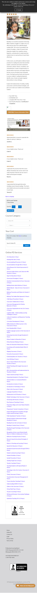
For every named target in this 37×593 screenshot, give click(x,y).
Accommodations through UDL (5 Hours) (17, 264)
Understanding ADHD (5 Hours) (15, 484)
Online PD (9, 532)
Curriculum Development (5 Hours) (15, 321)
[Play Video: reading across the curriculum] (18, 122)
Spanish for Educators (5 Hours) (14, 446)
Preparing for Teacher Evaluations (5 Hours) (17, 409)
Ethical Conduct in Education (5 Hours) (16, 339)
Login (8, 536)
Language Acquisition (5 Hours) (14, 392)
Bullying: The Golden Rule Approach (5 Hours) (18, 296)
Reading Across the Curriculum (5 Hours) (17, 423)
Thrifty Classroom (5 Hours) (14, 474)
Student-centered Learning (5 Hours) (16, 453)
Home (8, 530)
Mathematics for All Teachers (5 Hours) (16, 394)
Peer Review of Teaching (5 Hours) (15, 402)
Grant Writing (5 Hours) (13, 359)
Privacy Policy (10, 538)
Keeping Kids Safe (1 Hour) (13, 259)
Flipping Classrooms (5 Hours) (14, 351)
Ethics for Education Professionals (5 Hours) (17, 344)
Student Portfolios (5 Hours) (14, 455)
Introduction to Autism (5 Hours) (15, 384)
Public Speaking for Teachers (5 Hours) (16, 416)
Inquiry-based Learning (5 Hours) (15, 374)
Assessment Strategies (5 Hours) (15, 278)
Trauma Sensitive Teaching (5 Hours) (16, 481)
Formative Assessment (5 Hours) (15, 354)
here (20, 236)
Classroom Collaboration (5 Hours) (15, 301)
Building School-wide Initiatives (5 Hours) (17, 285)
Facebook (18, 589)
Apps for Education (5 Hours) (14, 275)
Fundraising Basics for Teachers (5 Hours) (17, 356)
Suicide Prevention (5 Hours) (14, 458)
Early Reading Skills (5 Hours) (14, 328)
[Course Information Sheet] (18, 112)
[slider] (20, 129)
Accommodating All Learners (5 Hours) (16, 262)
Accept (19, 10)
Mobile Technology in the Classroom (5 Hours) (18, 397)
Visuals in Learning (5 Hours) (14, 491)
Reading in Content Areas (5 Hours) (15, 425)
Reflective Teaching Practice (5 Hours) (16, 436)
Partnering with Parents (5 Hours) (15, 399)
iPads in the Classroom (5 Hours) (15, 389)
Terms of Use (10, 540)
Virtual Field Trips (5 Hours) (13, 489)
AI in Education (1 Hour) (13, 257)
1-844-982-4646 (10, 557)
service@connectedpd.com (12, 555)
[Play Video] (8, 129)
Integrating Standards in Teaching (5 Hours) (17, 377)
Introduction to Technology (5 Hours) (16, 386)
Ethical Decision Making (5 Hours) (15, 342)
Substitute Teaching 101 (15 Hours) (15, 498)
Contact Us (9, 534)
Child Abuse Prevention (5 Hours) (15, 299)
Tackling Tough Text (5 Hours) (14, 460)
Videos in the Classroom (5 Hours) (15, 486)
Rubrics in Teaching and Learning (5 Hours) (17, 443)
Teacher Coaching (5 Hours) (13, 463)
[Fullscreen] (28, 129)
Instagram (21, 589)
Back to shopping (10, 196)
